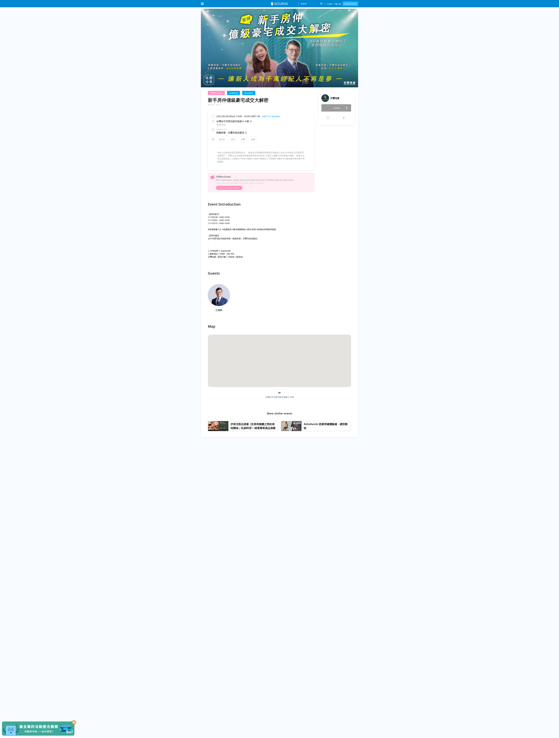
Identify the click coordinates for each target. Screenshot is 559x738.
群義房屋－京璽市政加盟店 (230, 132)
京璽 (243, 139)
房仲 (233, 139)
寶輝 (253, 139)
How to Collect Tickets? (229, 187)
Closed (336, 108)
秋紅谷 (222, 139)
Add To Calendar (271, 116)
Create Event (350, 3)
